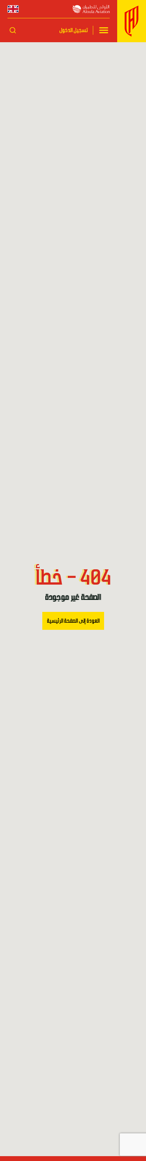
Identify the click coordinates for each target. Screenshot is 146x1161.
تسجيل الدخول (73, 30)
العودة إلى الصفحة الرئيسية (73, 621)
